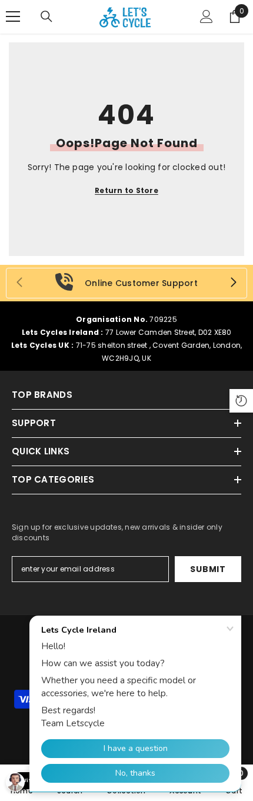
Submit (207, 569)
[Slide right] (233, 283)
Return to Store (126, 190)
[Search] (46, 16)
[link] (126, 283)
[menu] (13, 16)
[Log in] (206, 16)
